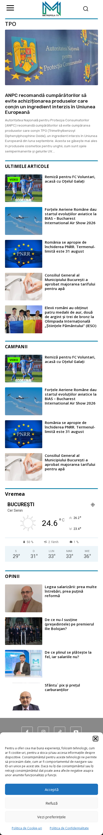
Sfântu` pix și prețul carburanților (62, 687)
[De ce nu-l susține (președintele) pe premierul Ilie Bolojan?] (23, 631)
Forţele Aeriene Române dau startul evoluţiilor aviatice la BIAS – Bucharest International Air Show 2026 (70, 216)
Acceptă (51, 789)
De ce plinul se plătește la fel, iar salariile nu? (68, 654)
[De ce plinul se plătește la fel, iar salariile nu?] (23, 664)
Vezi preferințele (51, 816)
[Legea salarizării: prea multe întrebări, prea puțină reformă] (23, 598)
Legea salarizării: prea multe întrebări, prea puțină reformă (71, 591)
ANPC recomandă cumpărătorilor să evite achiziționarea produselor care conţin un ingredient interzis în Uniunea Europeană (50, 103)
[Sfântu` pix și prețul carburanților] (23, 697)
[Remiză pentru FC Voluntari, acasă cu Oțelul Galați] (23, 188)
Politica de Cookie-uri (27, 828)
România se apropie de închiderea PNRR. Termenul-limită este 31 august (70, 247)
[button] (95, 738)
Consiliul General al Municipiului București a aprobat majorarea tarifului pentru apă (70, 282)
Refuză (52, 803)
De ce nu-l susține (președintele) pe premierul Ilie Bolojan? (69, 624)
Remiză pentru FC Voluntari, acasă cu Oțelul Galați (70, 179)
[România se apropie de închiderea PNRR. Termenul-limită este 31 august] (23, 254)
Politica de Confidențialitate (69, 828)
